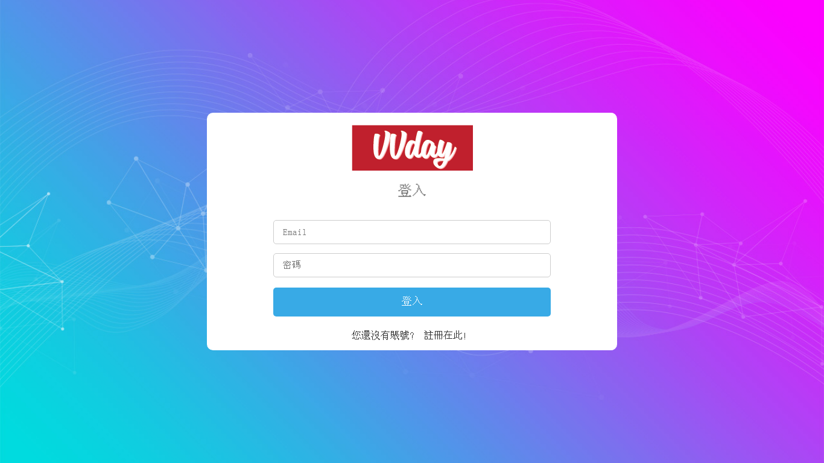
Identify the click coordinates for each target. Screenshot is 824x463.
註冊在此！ (448, 335)
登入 (412, 301)
